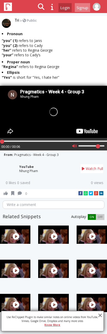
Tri (17, 20)
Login (65, 7)
